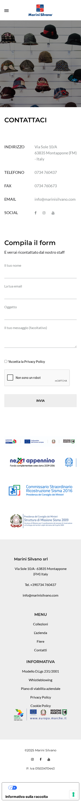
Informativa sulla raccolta (26, 796)
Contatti (40, 650)
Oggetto (10, 307)
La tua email (13, 286)
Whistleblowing (40, 680)
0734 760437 (46, 172)
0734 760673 (46, 185)
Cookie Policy (40, 706)
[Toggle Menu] (6, 10)
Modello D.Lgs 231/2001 (40, 671)
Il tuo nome (12, 265)
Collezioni (40, 624)
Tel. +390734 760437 (40, 585)
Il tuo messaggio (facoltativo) (25, 328)
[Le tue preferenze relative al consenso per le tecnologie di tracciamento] (73, 794)
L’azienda (40, 633)
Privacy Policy (40, 697)
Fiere (40, 641)
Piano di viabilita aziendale (40, 688)
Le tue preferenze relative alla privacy (44, 788)
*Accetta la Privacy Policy (26, 361)
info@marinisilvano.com (55, 199)
